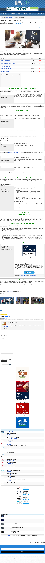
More (9, 316)
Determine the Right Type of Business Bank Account (9, 75)
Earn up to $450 (9, 444)
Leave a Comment (42, 27)
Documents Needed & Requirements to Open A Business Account (11, 81)
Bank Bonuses (10, 291)
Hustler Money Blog (22, 3)
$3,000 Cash (9, 441)
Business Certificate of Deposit (7, 80)
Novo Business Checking (5, 71)
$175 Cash (9, 477)
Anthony (32, 325)
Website (2, 352)
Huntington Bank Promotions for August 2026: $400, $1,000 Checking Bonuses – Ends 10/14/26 (22, 305)
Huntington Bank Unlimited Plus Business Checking (9, 63)
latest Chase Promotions (32, 275)
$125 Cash (9, 474)
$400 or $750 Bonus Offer (11, 466)
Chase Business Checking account (25, 102)
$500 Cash (9, 448)
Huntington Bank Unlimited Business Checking (8, 65)
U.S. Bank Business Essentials (5, 60)
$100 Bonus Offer (10, 463)
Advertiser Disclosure (18, 23)
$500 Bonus (9, 451)
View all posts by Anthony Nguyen (7, 326)
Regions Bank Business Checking (6, 68)
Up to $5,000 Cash (10, 434)
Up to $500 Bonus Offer (11, 460)
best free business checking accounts (24, 289)
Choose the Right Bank (5, 76)
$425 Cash (9, 471)
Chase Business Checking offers (23, 275)
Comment (3, 338)
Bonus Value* (10, 535)
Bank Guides (5, 318)
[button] (7, 94)
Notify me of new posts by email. (6, 359)
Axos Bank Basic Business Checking (6, 66)
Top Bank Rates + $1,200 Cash (12, 438)
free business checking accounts (13, 152)
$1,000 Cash (9, 480)
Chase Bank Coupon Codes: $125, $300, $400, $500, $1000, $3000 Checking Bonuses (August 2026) (37, 305)
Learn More (12, 518)
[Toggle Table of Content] (19, 74)
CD (30, 167)
